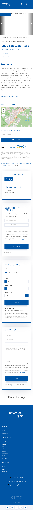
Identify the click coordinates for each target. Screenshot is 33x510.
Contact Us (7, 195)
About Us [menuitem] (4, 467)
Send (16, 378)
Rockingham (19, 163)
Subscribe (16, 246)
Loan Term (8, 268)
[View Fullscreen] (3, 115)
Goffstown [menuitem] (4, 449)
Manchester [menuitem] (4, 456)
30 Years (9, 272)
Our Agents (13, 195)
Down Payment (9, 285)
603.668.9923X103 (17, 477)
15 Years (16, 272)
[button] (2, 24)
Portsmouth (27, 163)
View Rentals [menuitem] (5, 433)
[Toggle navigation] (30, 4)
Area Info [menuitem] (4, 442)
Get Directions (16, 139)
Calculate (16, 302)
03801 (4, 166)
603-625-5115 (26, 4)
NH (13, 163)
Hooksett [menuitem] (4, 451)
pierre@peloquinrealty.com (17, 485)
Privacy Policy (22, 239)
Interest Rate (8, 292)
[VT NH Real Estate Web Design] (16, 498)
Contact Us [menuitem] (4, 471)
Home (3, 163)
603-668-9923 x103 (13, 187)
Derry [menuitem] (3, 446)
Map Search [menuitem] (5, 431)
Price (6, 278)
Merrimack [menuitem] (4, 458)
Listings (8, 163)
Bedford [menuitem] (4, 444)
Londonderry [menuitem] (5, 453)
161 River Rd (17, 481)
